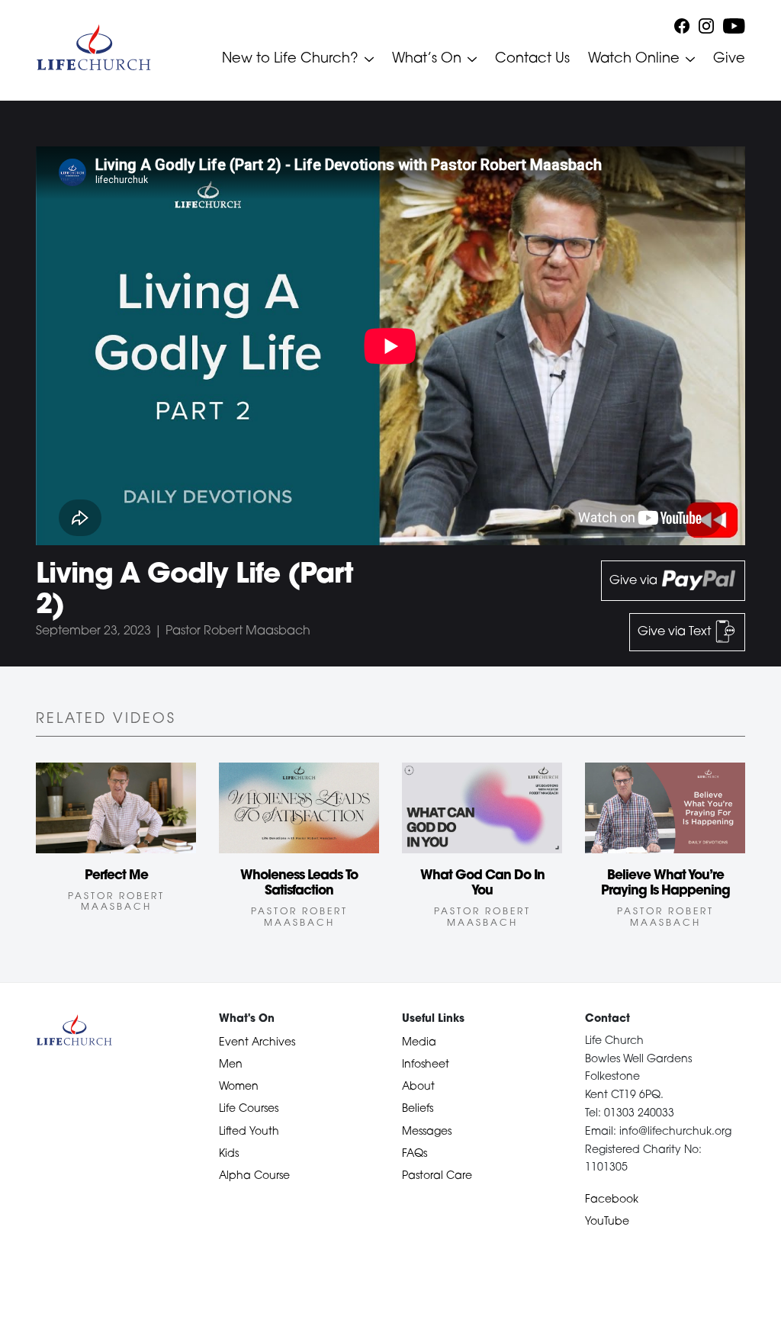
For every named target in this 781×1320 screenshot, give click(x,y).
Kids (229, 1154)
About (418, 1087)
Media (419, 1043)
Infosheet (425, 1065)
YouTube (607, 1222)
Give (729, 59)
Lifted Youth (249, 1132)
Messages (427, 1132)
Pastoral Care (437, 1176)
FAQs (414, 1154)
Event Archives (257, 1043)
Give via (634, 581)
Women (239, 1087)
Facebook (611, 1200)
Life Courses (248, 1109)
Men (231, 1065)
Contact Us (532, 59)
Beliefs (417, 1109)
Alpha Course (254, 1176)
